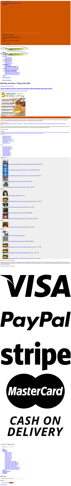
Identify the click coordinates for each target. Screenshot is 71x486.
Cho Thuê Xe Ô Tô (6, 140)
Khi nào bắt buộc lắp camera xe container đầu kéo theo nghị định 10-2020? (15, 133)
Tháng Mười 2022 (6, 147)
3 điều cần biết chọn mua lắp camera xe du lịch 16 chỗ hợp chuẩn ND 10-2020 (11, 132)
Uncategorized (19, 123)
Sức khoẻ (14, 123)
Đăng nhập (11, 482)
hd (4, 133)
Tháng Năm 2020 (6, 154)
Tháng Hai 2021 (6, 151)
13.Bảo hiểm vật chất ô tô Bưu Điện (12, 69)
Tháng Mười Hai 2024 (7, 146)
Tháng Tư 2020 (6, 155)
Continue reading (4, 122)
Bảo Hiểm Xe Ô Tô (6, 137)
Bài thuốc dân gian (8, 123)
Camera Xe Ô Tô (6, 138)
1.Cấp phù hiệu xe (8, 57)
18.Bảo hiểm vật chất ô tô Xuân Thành (12, 74)
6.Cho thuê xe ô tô (8, 62)
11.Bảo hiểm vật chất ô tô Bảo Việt (11, 67)
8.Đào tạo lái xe (8, 64)
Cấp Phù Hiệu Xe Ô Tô (7, 139)
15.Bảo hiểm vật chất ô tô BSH (11, 71)
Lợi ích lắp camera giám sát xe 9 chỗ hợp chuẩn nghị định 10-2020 (34, 133)
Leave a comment (62, 123)
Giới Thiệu (5, 54)
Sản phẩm (5, 56)
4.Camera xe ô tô (8, 60)
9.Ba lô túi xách (8, 65)
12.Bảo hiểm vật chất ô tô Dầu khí (11, 68)
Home (4, 52)
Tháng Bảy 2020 (6, 153)
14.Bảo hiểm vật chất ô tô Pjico (11, 70)
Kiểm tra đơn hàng (6, 77)
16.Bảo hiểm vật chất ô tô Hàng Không (12, 72)
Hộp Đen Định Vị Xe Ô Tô (8, 141)
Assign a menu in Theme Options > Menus (11, 3)
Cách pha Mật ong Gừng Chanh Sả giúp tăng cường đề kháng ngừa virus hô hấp (26, 88)
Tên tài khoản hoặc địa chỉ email (7, 478)
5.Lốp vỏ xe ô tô (8, 61)
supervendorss (24, 90)
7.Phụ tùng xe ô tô (8, 63)
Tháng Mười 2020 (6, 152)
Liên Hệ (4, 75)
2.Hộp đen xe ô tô (8, 58)
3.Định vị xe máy (8, 59)
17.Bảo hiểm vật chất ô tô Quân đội (12, 73)
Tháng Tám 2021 (6, 149)
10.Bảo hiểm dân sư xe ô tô (10, 66)
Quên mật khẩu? (3, 484)
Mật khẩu (2, 480)
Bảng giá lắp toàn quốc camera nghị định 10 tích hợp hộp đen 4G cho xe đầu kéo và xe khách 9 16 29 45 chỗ (36, 132)
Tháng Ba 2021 (6, 150)
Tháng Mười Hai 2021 (7, 148)
